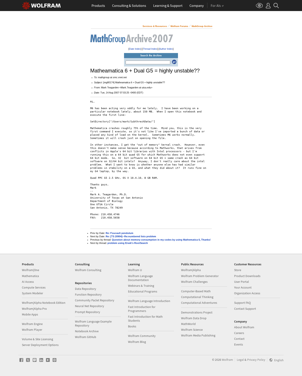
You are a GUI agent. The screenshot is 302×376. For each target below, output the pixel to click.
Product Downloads (247, 276)
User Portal (241, 282)
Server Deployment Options (40, 345)
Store (237, 270)
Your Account (243, 287)
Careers (239, 333)
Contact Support (245, 309)
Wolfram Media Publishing (198, 335)
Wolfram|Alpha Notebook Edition (43, 303)
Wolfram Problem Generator (200, 276)
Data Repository (85, 289)
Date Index (135, 48)
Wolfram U (135, 270)
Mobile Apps (30, 314)
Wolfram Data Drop (193, 318)
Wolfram (227, 360)
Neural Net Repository (89, 306)
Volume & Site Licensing (37, 339)
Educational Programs (142, 291)
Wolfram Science (192, 330)
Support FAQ (242, 303)
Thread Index (150, 48)
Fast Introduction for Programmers (141, 309)
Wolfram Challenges (194, 282)
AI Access (28, 282)
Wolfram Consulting (88, 270)
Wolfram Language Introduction (149, 301)
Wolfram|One (30, 270)
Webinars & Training (141, 286)
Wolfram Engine (32, 324)
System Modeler (32, 293)
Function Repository (88, 294)
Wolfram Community (142, 336)
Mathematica (30, 276)
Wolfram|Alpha (191, 270)
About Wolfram (244, 327)
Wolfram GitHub (85, 337)
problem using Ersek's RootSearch (127, 243)
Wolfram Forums (179, 26)
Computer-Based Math (196, 291)
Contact (239, 339)
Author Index (166, 48)
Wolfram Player (32, 330)
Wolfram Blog (137, 342)
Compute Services (34, 287)
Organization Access (247, 293)
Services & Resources (155, 26)
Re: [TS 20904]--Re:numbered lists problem (131, 236)
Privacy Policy (256, 360)
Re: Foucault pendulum (119, 233)
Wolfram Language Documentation (140, 278)
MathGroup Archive (202, 26)
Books (132, 326)
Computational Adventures (199, 303)
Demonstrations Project (196, 312)
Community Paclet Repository (94, 300)
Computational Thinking (197, 297)
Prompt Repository (87, 312)
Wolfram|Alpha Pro (34, 309)
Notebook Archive (87, 331)
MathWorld (188, 324)
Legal (240, 360)
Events (238, 344)
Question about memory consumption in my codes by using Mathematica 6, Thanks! (161, 239)
